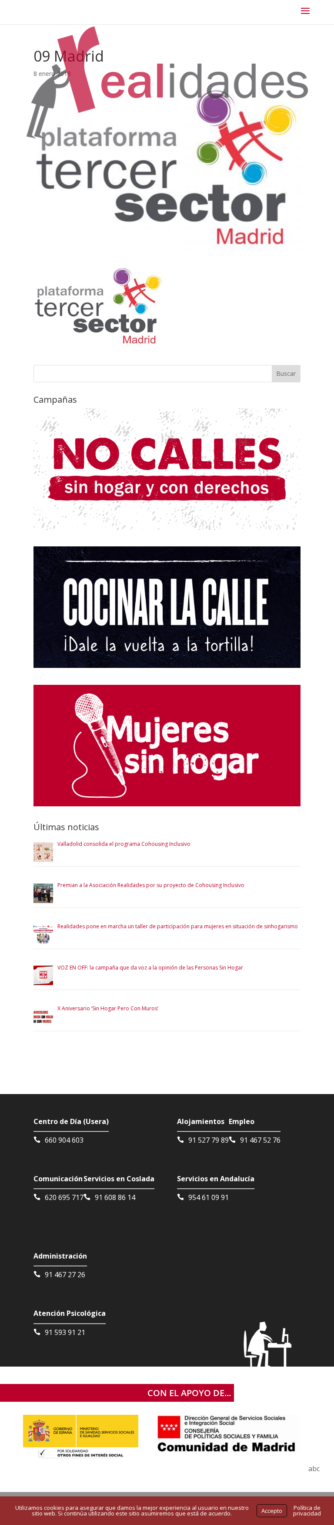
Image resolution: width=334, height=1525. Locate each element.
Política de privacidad (307, 1510)
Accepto (271, 1511)
